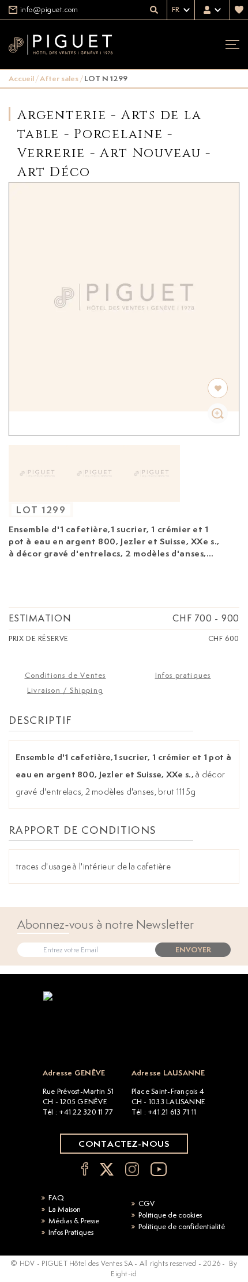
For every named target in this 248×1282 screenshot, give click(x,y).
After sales (59, 78)
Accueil (21, 78)
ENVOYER (193, 950)
